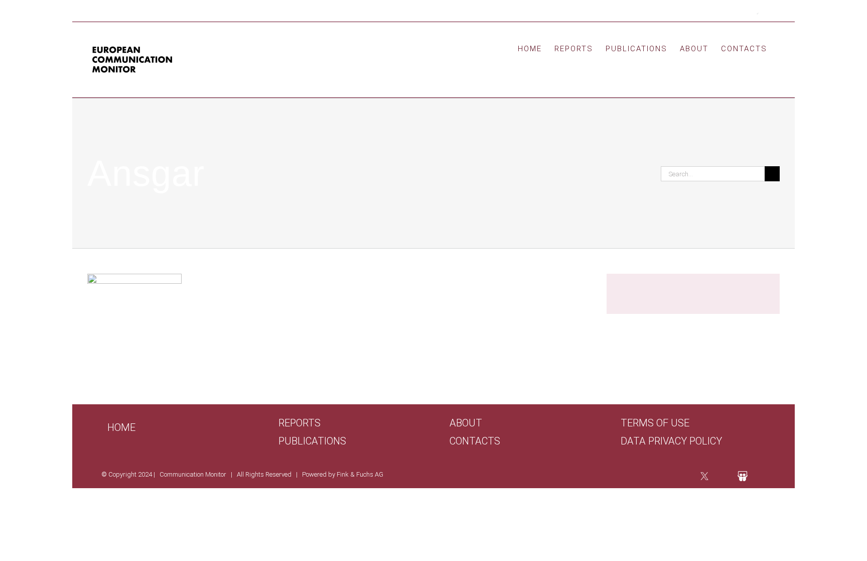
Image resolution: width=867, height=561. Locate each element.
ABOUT (466, 423)
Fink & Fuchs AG (360, 474)
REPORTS (299, 423)
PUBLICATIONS (312, 441)
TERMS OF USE (655, 423)
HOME (121, 427)
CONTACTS (475, 441)
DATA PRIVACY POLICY (671, 441)
